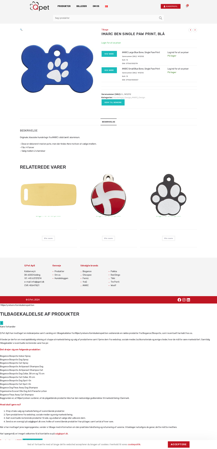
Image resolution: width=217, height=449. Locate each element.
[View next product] (195, 30)
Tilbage (104, 29)
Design (128, 97)
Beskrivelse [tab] (108, 122)
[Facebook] (179, 300)
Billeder (81, 6)
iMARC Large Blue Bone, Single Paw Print (141, 52)
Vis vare (109, 54)
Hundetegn (118, 97)
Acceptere (179, 444)
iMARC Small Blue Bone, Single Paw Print (141, 69)
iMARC (135, 97)
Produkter (64, 6)
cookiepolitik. (134, 444)
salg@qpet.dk (61, 433)
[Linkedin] (188, 300)
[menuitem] (106, 6)
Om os (96, 6)
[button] (21, 29)
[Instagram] (184, 300)
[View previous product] (190, 30)
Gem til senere (113, 102)
